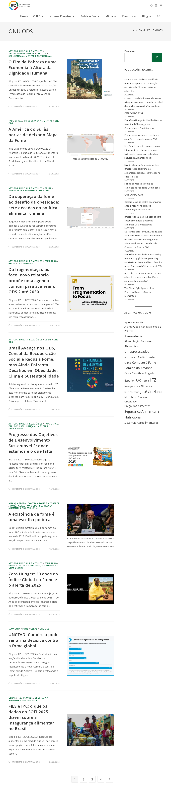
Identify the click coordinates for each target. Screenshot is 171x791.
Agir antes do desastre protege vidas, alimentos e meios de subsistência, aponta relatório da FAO (142, 277)
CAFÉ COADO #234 (133, 113)
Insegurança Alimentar (38, 120)
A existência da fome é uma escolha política (31, 516)
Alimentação (133, 336)
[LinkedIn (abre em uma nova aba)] (156, 5)
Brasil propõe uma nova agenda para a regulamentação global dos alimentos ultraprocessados (142, 220)
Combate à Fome (144, 362)
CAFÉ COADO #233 (133, 194)
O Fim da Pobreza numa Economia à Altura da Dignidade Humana (33, 67)
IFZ (19, 263)
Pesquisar (129, 50)
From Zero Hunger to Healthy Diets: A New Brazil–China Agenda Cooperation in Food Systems (143, 124)
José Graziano (151, 391)
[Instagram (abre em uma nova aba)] (151, 5)
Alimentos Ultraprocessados (136, 348)
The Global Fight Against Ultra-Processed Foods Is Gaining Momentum (139, 292)
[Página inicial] (134, 30)
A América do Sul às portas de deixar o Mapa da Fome (33, 134)
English (149, 373)
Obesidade (130, 401)
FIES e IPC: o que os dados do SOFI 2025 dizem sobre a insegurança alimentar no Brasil (31, 717)
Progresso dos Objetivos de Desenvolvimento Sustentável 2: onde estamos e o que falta (33, 443)
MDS (127, 397)
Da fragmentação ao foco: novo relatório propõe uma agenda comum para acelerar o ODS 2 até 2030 (32, 280)
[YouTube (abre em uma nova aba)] (161, 5)
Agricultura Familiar (134, 322)
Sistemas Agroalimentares (141, 422)
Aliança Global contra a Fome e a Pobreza (34, 503)
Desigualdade (17, 53)
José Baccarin (131, 392)
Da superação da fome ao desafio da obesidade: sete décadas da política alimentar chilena (34, 205)
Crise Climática (134, 373)
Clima (127, 362)
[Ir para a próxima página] (109, 779)
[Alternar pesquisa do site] (158, 16)
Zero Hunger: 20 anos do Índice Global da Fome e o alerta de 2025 (33, 579)
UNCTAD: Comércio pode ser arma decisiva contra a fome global (34, 640)
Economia (14, 628)
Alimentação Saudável (138, 341)
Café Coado (146, 357)
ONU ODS (157, 30)
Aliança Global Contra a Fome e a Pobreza (142, 329)
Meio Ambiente (140, 397)
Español (129, 380)
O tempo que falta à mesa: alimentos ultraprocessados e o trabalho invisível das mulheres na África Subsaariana (143, 102)
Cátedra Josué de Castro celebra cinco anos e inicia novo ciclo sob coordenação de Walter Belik (142, 205)
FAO (11, 120)
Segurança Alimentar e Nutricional (30, 56)
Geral (30, 53)
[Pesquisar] (156, 57)
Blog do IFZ (130, 357)
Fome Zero (51, 261)
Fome (13, 505)
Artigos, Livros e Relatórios (25, 51)
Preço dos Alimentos (137, 406)
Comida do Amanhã (138, 368)
